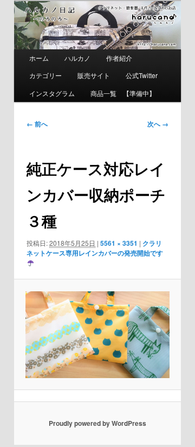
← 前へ (37, 124)
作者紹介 (119, 57)
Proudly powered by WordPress (97, 423)
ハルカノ (77, 57)
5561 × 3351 (119, 243)
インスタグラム (52, 93)
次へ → (157, 124)
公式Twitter (142, 75)
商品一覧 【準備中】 (122, 93)
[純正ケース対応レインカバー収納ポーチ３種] (97, 334)
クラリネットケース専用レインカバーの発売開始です (95, 248)
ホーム (39, 57)
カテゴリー (45, 75)
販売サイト (93, 75)
